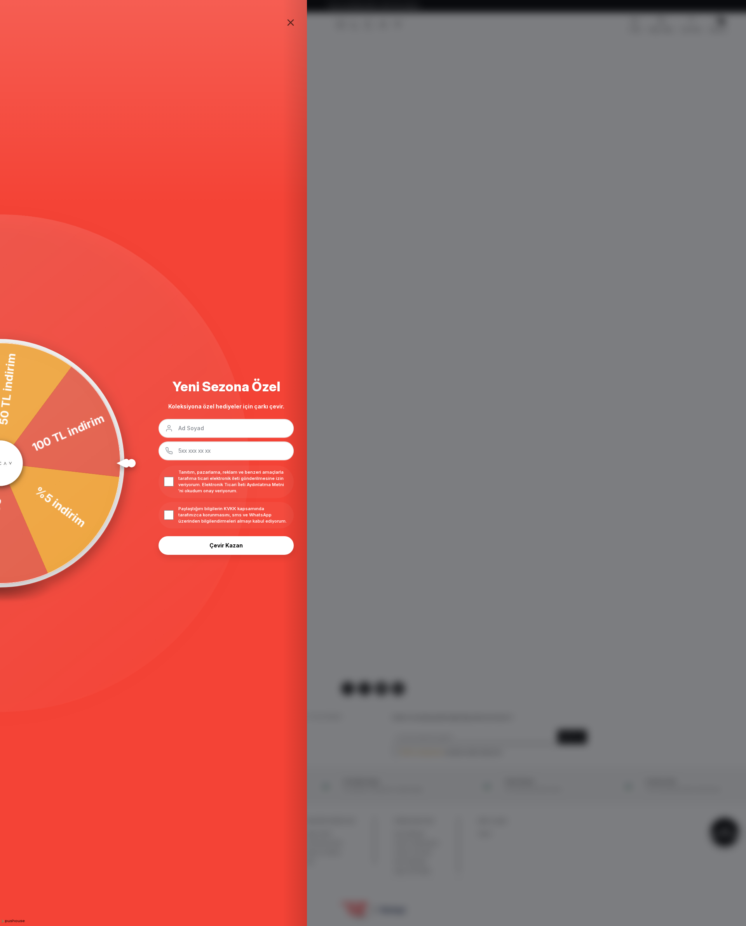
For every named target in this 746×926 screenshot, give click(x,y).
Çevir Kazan (226, 545)
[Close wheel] (291, 23)
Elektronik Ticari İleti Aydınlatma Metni (243, 484)
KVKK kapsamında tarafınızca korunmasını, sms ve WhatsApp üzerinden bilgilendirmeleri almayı (225, 515)
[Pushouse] (12, 921)
